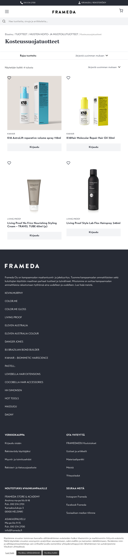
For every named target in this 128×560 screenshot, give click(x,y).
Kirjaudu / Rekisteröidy (93, 2)
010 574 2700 (29, 2)
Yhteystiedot (73, 475)
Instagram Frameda (76, 496)
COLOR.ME (11, 301)
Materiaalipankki (75, 459)
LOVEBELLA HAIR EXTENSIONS (22, 374)
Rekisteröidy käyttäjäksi (17, 451)
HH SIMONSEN (13, 390)
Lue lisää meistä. (84, 285)
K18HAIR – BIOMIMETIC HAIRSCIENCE (26, 357)
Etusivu (9, 34)
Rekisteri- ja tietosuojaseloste (20, 467)
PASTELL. (10, 366)
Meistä (70, 467)
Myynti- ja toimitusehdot (18, 459)
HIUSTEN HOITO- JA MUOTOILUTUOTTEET (54, 34)
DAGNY (9, 414)
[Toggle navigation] (7, 11)
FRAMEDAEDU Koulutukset (81, 443)
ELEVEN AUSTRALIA (16, 325)
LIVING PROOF (13, 317)
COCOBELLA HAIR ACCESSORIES (24, 382)
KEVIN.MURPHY (14, 293)
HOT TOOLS (12, 398)
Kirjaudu (34, 147)
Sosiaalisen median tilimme (80, 513)
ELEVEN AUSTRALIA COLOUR (22, 333)
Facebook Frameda (76, 504)
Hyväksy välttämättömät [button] (29, 553)
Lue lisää (9, 553)
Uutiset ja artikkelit (76, 451)
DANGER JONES (14, 341)
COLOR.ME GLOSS (15, 309)
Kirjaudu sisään (13, 443)
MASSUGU (11, 406)
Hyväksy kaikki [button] (50, 553)
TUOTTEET (21, 34)
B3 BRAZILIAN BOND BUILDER (22, 349)
